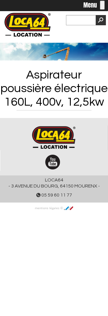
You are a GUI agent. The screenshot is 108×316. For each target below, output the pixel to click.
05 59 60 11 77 (56, 195)
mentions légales (47, 208)
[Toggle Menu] (102, 5)
